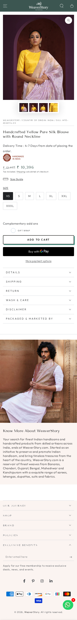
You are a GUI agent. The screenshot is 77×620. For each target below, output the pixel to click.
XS (8, 196)
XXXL (10, 206)
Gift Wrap (24, 230)
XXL (64, 196)
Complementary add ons (20, 223)
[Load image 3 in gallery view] (43, 107)
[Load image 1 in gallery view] (23, 107)
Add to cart (38, 239)
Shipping (21, 171)
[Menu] (5, 6)
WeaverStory (31, 612)
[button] (61, 6)
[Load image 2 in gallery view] (33, 107)
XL (51, 196)
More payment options (39, 260)
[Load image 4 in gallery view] (53, 107)
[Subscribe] (71, 557)
